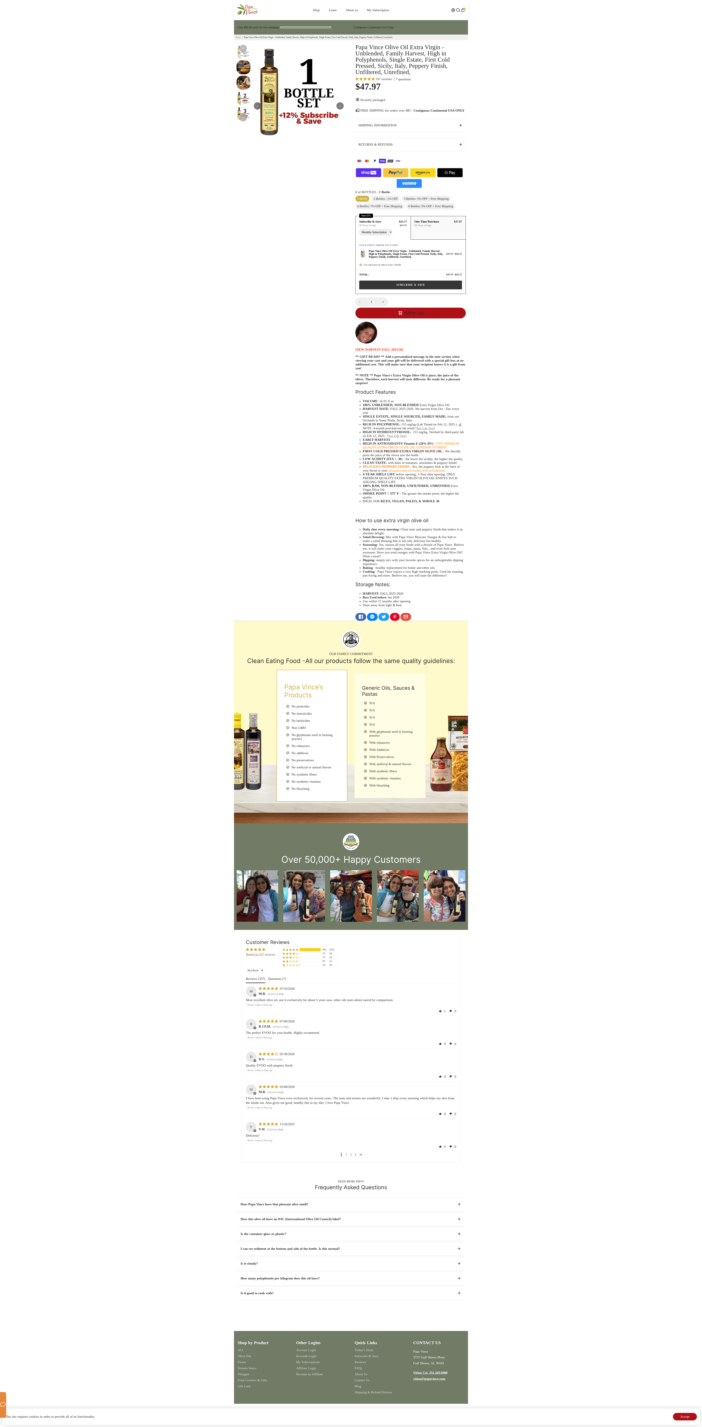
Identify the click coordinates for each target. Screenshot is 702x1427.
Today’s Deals (364, 1350)
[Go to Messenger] (372, 617)
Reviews (360, 1362)
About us (352, 10)
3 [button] (351, 1154)
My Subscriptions (308, 1362)
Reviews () (255, 979)
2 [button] (346, 1154)
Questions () (277, 979)
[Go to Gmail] (405, 617)
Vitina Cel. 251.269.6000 (430, 1373)
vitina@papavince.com (429, 1379)
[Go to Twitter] (383, 617)
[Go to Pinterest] (395, 617)
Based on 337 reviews (260, 954)
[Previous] (243, 48)
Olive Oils (244, 1356)
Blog (358, 1386)
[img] (269, 988)
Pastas (242, 1362)
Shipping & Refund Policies (373, 1392)
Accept (685, 1416)
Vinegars (243, 1374)
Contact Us (362, 1380)
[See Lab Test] (425, 428)
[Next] (243, 117)
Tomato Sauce (247, 1368)
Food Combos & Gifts (252, 1380)
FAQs (358, 1368)
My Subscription (378, 10)
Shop (316, 10)
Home (238, 37)
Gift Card (244, 1386)
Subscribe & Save (366, 1356)
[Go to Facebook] (360, 617)
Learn (333, 10)
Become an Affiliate (309, 1374)
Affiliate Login (306, 1368)
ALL (241, 1350)
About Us (361, 1374)
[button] (365, 79)
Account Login (306, 1350)
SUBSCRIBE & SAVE (410, 284)
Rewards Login (306, 1356)
